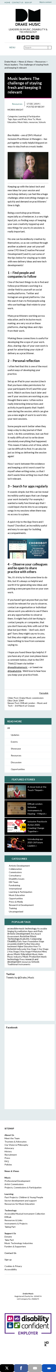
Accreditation (20, 931)
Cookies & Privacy (13, 1266)
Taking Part (10, 1226)
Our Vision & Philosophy (16, 1145)
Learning (9, 1194)
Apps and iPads (20, 119)
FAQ (7, 1161)
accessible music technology (22, 928)
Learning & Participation (29, 116)
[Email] (35, 1368)
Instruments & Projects (16, 1223)
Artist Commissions (14, 1184)
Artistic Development (19, 865)
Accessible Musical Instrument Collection (25, 1213)
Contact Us (17, 2)
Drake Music (28, 17)
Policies (8, 1164)
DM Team (13, 882)
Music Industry (14, 956)
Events (14, 741)
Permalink (43, 693)
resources (33, 122)
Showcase (16, 748)
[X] (7, 1368)
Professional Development (17, 1181)
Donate (8, 1236)
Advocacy (9, 1148)
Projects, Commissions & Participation (23, 1187)
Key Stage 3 (15, 951)
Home (7, 2)
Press (22, 959)
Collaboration (15, 869)
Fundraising (14, 885)
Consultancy (15, 875)
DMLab (8, 1217)
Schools (42, 122)
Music (8, 1177)
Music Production (31, 956)
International (15, 888)
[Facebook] (19, 37)
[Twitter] (23, 37)
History (8, 1151)
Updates (15, 735)
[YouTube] (28, 37)
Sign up (8, 1259)
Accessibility (11, 1269)
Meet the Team (12, 1138)
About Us (9, 1135)
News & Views (26, 61)
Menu (12, 47)
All (8, 728)
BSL (28, 939)
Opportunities (18, 769)
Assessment (13, 936)
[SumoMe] (49, 1368)
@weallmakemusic (18, 667)
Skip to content (45, 2)
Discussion (16, 762)
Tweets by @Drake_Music (20, 977)
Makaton (37, 951)
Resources (16, 755)
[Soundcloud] (33, 37)
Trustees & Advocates (16, 1141)
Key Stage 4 (27, 951)
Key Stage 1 (32, 949)
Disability (12, 941)
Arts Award (36, 934)
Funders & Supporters (15, 1246)
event (20, 943)
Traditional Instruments (18, 964)
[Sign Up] (37, 37)
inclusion (11, 948)
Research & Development (21, 905)
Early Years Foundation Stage (30, 941)
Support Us (10, 1233)
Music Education (17, 895)
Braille (23, 939)
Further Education (32, 944)
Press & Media (16, 901)
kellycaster (22, 949)
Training (13, 908)
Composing (36, 938)
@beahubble (14, 670)
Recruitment (11, 1154)
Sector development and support (21, 1200)
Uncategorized (16, 911)
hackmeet (12, 946)
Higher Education (25, 946)
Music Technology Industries (19, 1243)
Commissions (15, 872)
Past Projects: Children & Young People (24, 1197)
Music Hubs (23, 122)
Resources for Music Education (20, 1204)
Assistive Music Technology (22, 937)
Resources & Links (13, 1220)
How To (31, 119)
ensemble (12, 943)
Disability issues (16, 878)
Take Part (9, 1240)
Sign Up (28, 2)
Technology (10, 1210)
